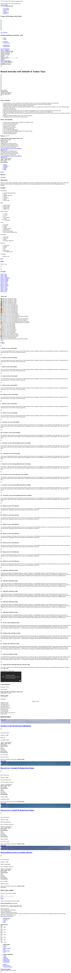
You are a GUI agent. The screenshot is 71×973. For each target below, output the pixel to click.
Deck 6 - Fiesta (4, 276)
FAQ (4, 952)
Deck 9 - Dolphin (4, 280)
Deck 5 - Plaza (4, 275)
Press (4, 922)
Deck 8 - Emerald (4, 279)
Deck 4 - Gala (4, 274)
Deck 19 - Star (4, 291)
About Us (5, 919)
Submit (2, 898)
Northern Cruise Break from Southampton (16, 726)
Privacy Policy (6, 965)
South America (6, 46)
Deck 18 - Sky (4, 290)
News (4, 921)
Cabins (4, 169)
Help (4, 949)
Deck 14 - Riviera (4, 285)
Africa (4, 38)
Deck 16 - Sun (4, 287)
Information (5, 165)
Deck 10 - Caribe (4, 281)
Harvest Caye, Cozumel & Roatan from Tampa (17, 768)
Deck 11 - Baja (4, 282)
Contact (5, 945)
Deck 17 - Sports (4, 289)
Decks (4, 168)
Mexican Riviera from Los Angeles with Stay (16, 852)
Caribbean (5, 41)
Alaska (4, 39)
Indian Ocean (6, 42)
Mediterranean (6, 45)
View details (3, 760)
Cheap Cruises (6, 950)
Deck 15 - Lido (4, 286)
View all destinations (5, 48)
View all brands (4, 32)
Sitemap (5, 964)
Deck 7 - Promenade (5, 277)
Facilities (5, 167)
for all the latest (9, 903)
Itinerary (5, 164)
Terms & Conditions (7, 966)
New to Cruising (7, 948)
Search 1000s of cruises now (7, 916)
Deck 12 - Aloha (4, 284)
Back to (5, 60)
